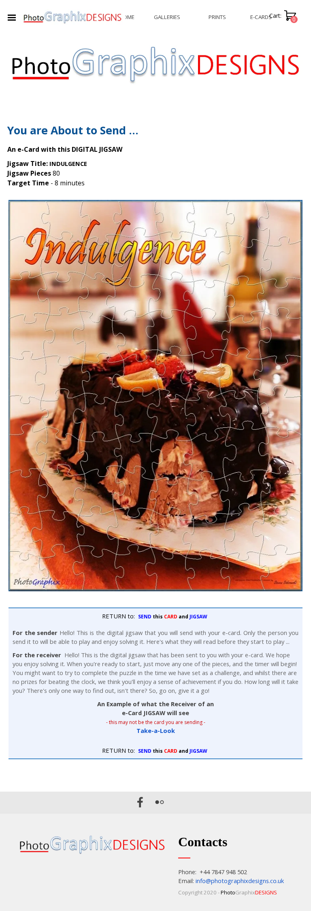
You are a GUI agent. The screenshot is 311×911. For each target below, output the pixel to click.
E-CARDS (261, 17)
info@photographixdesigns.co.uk (240, 881)
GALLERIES (167, 17)
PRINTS (217, 17)
